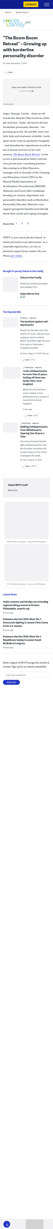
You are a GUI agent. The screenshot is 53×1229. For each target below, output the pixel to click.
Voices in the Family (30, 277)
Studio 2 (24, 318)
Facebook (16, 223)
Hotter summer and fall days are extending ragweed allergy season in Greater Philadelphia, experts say (25, 605)
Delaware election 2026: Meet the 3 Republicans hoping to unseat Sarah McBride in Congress (22, 640)
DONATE (32, 4)
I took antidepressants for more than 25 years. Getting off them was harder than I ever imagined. (35, 377)
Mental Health (22, 12)
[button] (6, 1224)
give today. (17, 255)
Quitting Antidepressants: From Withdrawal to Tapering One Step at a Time (34, 431)
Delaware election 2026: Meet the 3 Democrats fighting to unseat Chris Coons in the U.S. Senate (25, 622)
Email (28, 223)
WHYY (11, 4)
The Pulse (28, 367)
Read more (13, 490)
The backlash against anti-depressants (34, 323)
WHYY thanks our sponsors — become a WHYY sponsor (26, 542)
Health (8, 12)
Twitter (22, 223)
